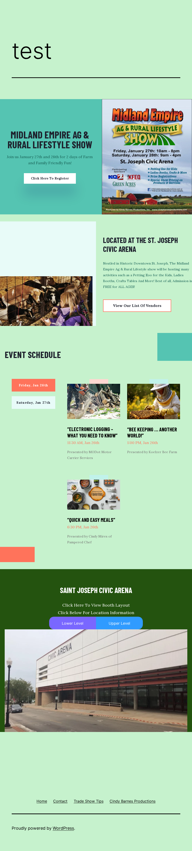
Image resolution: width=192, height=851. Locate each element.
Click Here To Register (50, 178)
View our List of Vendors (137, 305)
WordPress (63, 828)
